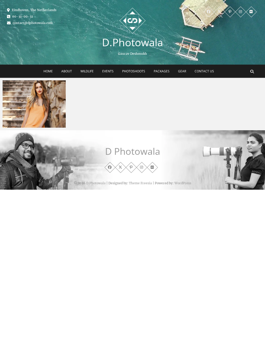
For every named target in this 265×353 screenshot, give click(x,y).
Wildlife (87, 71)
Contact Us (204, 71)
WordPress (182, 183)
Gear (182, 71)
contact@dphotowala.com (32, 23)
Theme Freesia (140, 183)
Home (48, 71)
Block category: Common (31, 125)
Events (108, 71)
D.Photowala (132, 42)
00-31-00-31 (22, 16)
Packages (162, 71)
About (66, 71)
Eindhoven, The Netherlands (33, 10)
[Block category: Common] (34, 104)
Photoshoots (133, 71)
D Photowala (132, 151)
